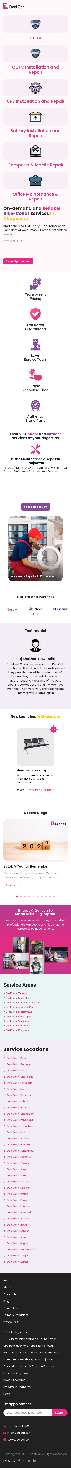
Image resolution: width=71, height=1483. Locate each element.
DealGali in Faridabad (19, 1083)
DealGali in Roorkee (18, 1206)
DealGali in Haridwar (19, 1144)
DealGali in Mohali (17, 1089)
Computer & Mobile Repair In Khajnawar (28, 1359)
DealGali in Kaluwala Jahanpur (22, 1002)
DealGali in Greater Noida (22, 1249)
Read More (13, 885)
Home (7, 1280)
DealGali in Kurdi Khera (18, 997)
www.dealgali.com (19, 1439)
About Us (9, 1287)
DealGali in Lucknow (19, 1157)
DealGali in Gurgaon (19, 1064)
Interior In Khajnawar (16, 1373)
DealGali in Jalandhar (19, 1126)
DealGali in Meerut (18, 1181)
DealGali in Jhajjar (17, 1255)
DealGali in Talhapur (16, 993)
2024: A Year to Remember (26, 866)
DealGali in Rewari (17, 1224)
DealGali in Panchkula (20, 1120)
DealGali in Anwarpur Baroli (20, 1007)
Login (6, 1393)
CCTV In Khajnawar (15, 1332)
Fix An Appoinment (18, 261)
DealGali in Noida (17, 1070)
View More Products (40, 789)
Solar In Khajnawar (14, 1380)
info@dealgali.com (19, 1433)
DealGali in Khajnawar (17, 1030)
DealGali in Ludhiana (19, 1132)
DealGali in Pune (16, 1175)
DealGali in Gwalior (18, 1163)
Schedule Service (35, 506)
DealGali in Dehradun (19, 1095)
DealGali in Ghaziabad (20, 1076)
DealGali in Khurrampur (18, 1025)
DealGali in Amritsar (19, 1138)
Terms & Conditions (15, 1315)
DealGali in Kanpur (18, 1231)
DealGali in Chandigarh (20, 1113)
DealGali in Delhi (16, 1058)
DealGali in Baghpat (19, 1243)
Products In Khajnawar (17, 1387)
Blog (6, 1301)
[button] (33, 614)
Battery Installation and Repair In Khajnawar (30, 1352)
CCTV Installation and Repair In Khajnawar (29, 1339)
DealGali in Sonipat (18, 1169)
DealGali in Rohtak (18, 1101)
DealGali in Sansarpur (17, 1021)
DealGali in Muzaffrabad (18, 1011)
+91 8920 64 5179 (18, 1426)
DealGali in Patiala (17, 1194)
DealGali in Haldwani (19, 1187)
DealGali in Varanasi (19, 1212)
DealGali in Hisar (16, 1107)
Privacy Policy (11, 1321)
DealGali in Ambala (18, 1218)
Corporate (10, 1294)
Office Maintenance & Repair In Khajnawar (35, 461)
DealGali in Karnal (17, 1261)
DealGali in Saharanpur (20, 1150)
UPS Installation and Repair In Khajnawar (28, 1345)
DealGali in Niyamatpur (18, 1016)
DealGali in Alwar (17, 1237)
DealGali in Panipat (18, 1200)
